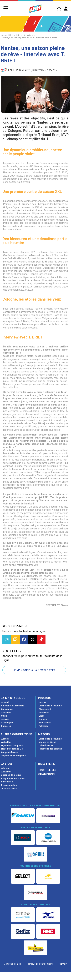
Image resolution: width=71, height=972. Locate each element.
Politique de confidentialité (40, 964)
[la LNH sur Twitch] (15, 639)
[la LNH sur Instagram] (6, 639)
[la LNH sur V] (32, 639)
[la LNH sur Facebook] (24, 639)
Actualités (28, 35)
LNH (18, 35)
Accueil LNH (7, 35)
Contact (63, 964)
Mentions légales (12, 964)
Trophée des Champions (47, 772)
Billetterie (46, 763)
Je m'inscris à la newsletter (34, 670)
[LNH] (35, 8)
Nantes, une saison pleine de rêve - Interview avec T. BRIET (29, 38)
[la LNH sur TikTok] (41, 639)
